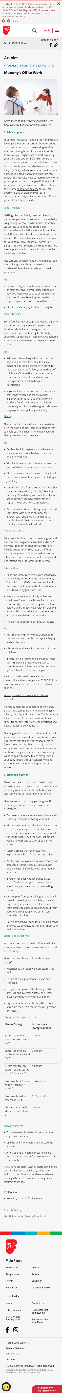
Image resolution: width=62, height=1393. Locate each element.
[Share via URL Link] (56, 45)
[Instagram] (15, 1329)
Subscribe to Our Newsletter (47, 1389)
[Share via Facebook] (51, 45)
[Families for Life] (6, 30)
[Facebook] (8, 1330)
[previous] (4, 21)
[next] (9, 21)
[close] (58, 3)
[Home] (5, 43)
